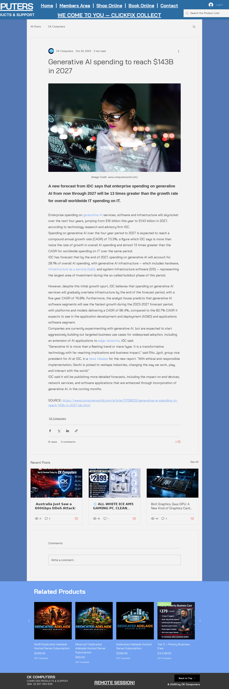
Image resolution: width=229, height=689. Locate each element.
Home (47, 5)
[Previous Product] (29, 620)
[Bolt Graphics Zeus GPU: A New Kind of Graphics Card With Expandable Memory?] (172, 483)
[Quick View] (53, 621)
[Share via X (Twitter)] (58, 430)
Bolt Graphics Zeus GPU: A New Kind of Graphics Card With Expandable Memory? (170, 506)
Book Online (141, 5)
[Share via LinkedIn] (67, 430)
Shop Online (109, 5)
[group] (114, 633)
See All (194, 461)
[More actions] (178, 51)
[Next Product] (200, 620)
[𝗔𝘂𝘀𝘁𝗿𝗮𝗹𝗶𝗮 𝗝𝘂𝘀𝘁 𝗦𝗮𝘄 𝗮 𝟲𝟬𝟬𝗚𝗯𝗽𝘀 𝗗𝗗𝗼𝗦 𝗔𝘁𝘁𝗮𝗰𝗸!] (56, 483)
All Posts (35, 26)
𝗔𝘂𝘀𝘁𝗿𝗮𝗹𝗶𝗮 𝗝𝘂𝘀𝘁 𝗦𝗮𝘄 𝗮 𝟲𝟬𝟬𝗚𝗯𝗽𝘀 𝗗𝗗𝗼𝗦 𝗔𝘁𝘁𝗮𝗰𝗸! (55, 506)
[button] (194, 26)
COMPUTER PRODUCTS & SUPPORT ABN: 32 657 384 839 (47, 682)
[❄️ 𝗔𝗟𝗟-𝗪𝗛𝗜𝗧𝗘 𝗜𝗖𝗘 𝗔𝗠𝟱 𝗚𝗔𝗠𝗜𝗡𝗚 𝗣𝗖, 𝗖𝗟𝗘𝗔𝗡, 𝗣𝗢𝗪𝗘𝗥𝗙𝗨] (114, 483)
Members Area (74, 5)
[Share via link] (76, 430)
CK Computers (56, 26)
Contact (169, 5)
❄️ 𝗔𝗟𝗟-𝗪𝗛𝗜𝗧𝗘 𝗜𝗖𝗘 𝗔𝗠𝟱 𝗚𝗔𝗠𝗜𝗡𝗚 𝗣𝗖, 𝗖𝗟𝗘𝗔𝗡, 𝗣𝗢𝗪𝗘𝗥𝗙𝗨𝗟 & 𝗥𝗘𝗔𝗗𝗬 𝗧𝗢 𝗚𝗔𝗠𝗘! (114, 506)
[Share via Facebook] (50, 430)
